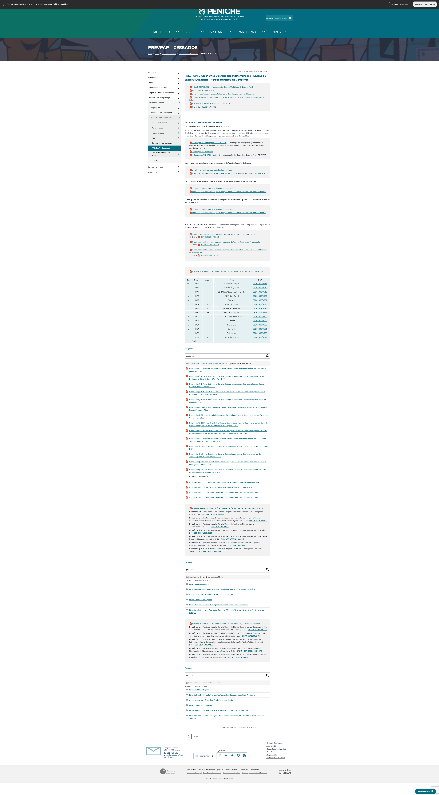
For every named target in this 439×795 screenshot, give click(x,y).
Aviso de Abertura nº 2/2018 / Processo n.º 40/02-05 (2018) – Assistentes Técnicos (227, 508)
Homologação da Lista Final (203, 90)
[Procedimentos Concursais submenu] (178, 117)
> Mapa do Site (271, 755)
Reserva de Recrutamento (161, 143)
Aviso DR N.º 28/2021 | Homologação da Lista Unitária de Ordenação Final (222, 87)
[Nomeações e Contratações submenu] (178, 112)
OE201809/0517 (260, 288)
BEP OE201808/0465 (257, 630)
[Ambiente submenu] (178, 72)
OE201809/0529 (260, 325)
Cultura (151, 82)
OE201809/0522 (260, 300)
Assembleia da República (231, 773)
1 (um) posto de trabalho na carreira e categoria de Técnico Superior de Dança (223, 234)
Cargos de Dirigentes (160, 123)
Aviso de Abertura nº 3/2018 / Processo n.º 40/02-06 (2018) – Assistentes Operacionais (228, 271)
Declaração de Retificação (202, 151)
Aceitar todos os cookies (425, 4)
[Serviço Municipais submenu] (178, 167)
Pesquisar (189, 349)
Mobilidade (155, 138)
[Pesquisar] (267, 356)
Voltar (195, 737)
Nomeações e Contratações (161, 113)
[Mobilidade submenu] (178, 137)
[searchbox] (279, 18)
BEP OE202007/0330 (210, 245)
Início (150, 54)
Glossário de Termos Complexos (236, 770)
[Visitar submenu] (229, 32)
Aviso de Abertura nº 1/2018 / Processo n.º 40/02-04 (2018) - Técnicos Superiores (226, 623)
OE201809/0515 (260, 283)
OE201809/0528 (260, 321)
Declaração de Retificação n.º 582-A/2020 (209, 143)
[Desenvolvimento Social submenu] (178, 87)
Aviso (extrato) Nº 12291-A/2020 (206, 155)
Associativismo (154, 77)
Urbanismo (152, 172)
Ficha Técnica (191, 770)
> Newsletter (270, 752)
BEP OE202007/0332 (210, 255)
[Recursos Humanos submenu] (178, 102)
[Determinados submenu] (178, 127)
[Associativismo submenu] (178, 77)
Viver (190, 32)
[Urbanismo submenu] (178, 172)
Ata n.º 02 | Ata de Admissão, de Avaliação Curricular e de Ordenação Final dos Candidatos (229, 173)
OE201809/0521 (260, 296)
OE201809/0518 (260, 292)
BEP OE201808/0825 (234, 539)
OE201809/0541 (260, 337)
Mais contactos (202, 756)
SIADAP (153, 161)
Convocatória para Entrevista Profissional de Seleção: (211, 594)
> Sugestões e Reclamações (276, 749)
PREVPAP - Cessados (160, 148)
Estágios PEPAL (156, 108)
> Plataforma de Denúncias (275, 758)
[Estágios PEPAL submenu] (178, 107)
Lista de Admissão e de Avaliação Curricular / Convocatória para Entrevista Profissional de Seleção (226, 611)
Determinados (157, 128)
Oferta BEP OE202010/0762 (204, 107)
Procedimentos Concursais (188, 54)
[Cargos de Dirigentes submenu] (178, 122)
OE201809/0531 (260, 329)
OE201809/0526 (260, 312)
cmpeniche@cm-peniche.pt (174, 756)
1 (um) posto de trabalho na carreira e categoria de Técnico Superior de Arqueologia (226, 242)
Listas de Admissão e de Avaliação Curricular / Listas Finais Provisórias (218, 605)
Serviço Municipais (155, 167)
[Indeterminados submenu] (178, 132)
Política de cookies (60, 4)
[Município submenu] (177, 32)
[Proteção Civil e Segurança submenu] (178, 97)
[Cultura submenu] (178, 82)
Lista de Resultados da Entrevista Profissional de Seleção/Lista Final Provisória (223, 94)
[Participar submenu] (263, 32)
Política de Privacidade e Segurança (210, 770)
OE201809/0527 (260, 316)
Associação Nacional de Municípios (254, 773)
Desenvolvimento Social (157, 87)
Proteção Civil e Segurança (159, 97)
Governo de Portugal (194, 773)
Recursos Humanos (169, 54)
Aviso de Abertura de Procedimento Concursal (211, 103)
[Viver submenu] (202, 32)
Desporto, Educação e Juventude (161, 92)
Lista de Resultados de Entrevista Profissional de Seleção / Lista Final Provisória (222, 589)
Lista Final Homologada (199, 584)
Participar (247, 32)
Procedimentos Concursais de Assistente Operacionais (207, 363)
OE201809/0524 (260, 308)
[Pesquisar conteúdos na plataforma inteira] (290, 18)
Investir (279, 32)
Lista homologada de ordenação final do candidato (212, 170)
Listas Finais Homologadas (200, 599)
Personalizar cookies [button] (399, 4)
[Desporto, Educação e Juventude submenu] (178, 92)
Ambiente (152, 72)
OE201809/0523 (260, 304)
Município (161, 32)
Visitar (216, 32)
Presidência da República (212, 773)
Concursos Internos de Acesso (160, 154)
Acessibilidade (254, 770)
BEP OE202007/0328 (210, 237)
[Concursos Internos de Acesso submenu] (178, 154)
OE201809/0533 (260, 333)
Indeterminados (157, 133)
